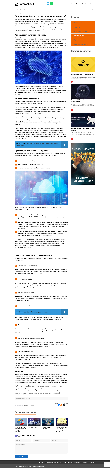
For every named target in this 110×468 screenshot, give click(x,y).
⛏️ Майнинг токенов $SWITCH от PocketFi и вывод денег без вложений (20, 429)
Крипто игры (78, 40)
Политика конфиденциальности (71, 462)
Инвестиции (78, 23)
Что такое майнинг (33, 427)
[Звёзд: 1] (15, 405)
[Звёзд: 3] (19, 405)
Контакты (92, 4)
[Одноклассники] (61, 405)
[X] (64, 405)
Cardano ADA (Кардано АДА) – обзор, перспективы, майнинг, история (61, 429)
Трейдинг (77, 27)
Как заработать (76, 4)
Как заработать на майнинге (46, 428)
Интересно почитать (81, 44)
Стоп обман (85, 4)
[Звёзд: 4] (21, 405)
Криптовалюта (79, 35)
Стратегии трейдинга (81, 31)
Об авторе (84, 462)
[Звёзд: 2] (17, 405)
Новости (67, 4)
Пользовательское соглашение (53, 462)
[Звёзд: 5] (22, 405)
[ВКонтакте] (59, 405)
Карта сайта (92, 462)
